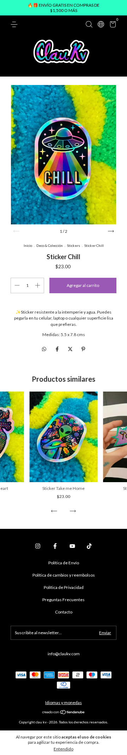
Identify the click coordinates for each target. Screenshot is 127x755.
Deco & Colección (49, 245)
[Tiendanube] (64, 713)
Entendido (63, 748)
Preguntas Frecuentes (63, 599)
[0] (111, 25)
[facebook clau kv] (55, 546)
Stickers (73, 245)
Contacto (63, 612)
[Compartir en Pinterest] (83, 349)
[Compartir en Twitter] (71, 349)
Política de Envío (63, 562)
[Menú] (15, 24)
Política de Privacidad (64, 587)
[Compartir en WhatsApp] (44, 349)
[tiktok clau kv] (89, 546)
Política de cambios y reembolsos (63, 575)
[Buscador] (89, 24)
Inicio (28, 245)
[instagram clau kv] (38, 546)
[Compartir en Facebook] (58, 349)
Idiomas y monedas (63, 702)
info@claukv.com (64, 653)
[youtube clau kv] (72, 546)
